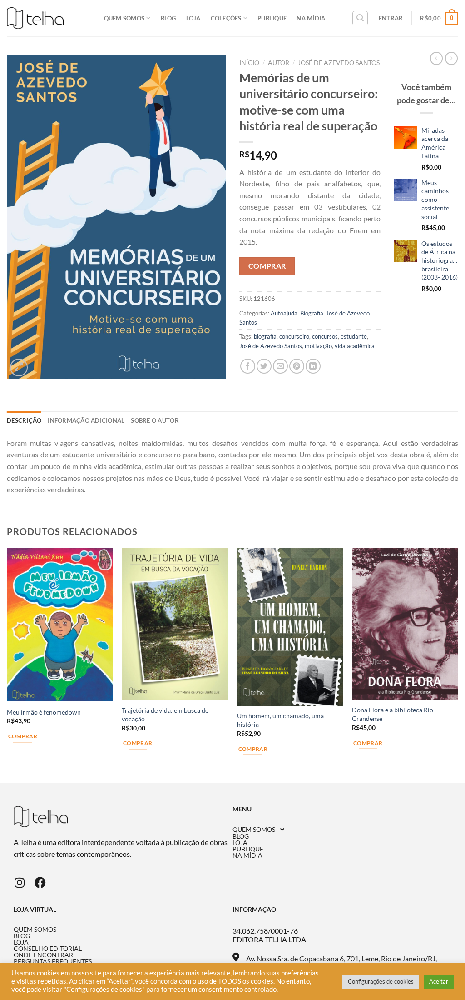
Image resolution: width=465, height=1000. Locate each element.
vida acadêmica (355, 346)
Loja (193, 18)
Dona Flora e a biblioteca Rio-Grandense (393, 714)
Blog (168, 18)
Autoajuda (284, 313)
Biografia (311, 313)
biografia (265, 336)
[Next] (458, 664)
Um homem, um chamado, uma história (280, 720)
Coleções (226, 18)
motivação (318, 346)
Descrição (24, 420)
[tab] (24, 420)
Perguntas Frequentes (53, 961)
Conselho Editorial (48, 948)
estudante (354, 336)
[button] (341, 829)
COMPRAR (267, 266)
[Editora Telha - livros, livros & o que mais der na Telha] (35, 18)
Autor (278, 62)
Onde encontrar (43, 955)
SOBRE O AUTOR (154, 420)
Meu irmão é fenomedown (44, 712)
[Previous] (7, 664)
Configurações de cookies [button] (381, 981)
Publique (272, 18)
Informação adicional (86, 420)
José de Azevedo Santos (339, 62)
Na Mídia (311, 18)
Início (249, 62)
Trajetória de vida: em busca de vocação (165, 714)
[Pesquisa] (360, 18)
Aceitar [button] (438, 981)
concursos (325, 336)
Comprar (22, 736)
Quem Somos (124, 18)
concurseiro (294, 336)
